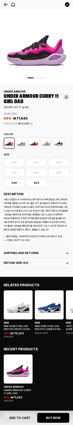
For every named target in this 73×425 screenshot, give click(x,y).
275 (14, 172)
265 (36, 162)
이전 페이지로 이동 (6, 5)
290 (14, 182)
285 (58, 172)
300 (36, 182)
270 (58, 162)
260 (14, 162)
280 (36, 172)
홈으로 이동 (13, 5)
